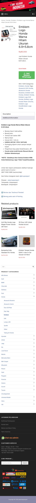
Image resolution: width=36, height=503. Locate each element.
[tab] (18, 114)
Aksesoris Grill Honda (26, 88)
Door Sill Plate (8, 307)
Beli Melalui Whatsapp (26, 75)
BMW (2, 282)
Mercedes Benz (5, 358)
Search (25, 463)
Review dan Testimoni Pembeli (13, 192)
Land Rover (4, 350)
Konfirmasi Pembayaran (8, 421)
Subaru (3, 383)
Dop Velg (6, 311)
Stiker (5, 329)
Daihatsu (3, 289)
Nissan (3, 368)
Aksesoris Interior (9, 304)
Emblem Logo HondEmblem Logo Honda (25, 106)
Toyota (3, 390)
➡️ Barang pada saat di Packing (11, 196)
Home (3, 20)
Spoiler (6, 325)
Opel (2, 372)
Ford (2, 293)
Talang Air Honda (9, 332)
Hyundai (3, 336)
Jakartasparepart (13, 180)
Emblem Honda (29, 95)
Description (7, 114)
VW (2, 404)
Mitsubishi (4, 365)
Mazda (3, 354)
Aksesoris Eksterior (9, 300)
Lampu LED (7, 322)
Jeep (2, 343)
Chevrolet (4, 286)
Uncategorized (5, 394)
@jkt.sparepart (25, 176)
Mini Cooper (4, 361)
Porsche (3, 379)
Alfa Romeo (4, 275)
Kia (2, 347)
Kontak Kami (4, 424)
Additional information (10, 118)
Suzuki (3, 386)
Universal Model (5, 397)
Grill (5, 318)
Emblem (13, 20)
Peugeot (3, 376)
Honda (8, 20)
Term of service (5, 431)
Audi (2, 279)
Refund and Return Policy (8, 428)
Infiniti (3, 340)
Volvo (2, 401)
